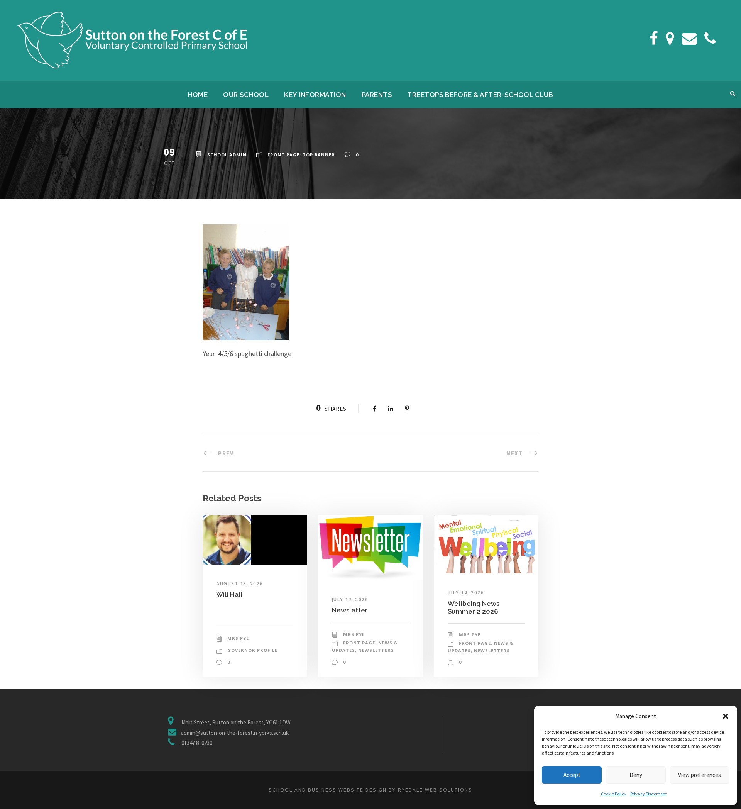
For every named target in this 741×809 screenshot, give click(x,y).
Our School (246, 94)
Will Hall (229, 594)
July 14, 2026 (466, 592)
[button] (725, 716)
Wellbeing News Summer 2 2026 (473, 607)
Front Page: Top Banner (301, 155)
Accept (571, 774)
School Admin (227, 155)
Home (198, 94)
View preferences (699, 774)
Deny (635, 774)
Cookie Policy (613, 794)
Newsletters (376, 650)
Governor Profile (252, 650)
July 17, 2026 (350, 599)
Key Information (315, 94)
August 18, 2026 (239, 583)
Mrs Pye (238, 638)
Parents (377, 94)
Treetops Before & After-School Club (480, 94)
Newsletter (350, 610)
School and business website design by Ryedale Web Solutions (370, 789)
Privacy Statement (648, 794)
